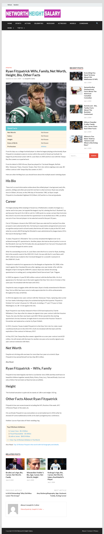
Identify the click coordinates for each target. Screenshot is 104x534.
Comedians (83, 23)
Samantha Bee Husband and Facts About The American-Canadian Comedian (90, 92)
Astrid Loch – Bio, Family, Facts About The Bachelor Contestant (90, 110)
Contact (90, 531)
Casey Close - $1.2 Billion (19, 431)
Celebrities (38, 23)
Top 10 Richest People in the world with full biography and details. (36, 444)
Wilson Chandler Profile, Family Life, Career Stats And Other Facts (90, 125)
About (84, 531)
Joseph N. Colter (29, 78)
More (10, 28)
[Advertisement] (52, 48)
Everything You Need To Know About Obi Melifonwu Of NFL (91, 76)
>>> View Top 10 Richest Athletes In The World (23, 440)
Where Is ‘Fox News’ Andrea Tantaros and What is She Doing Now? (91, 140)
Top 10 (20, 28)
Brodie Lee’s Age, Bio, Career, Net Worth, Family (14, 475)
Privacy (96, 531)
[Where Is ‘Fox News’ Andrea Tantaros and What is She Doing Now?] (76, 137)
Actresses (62, 23)
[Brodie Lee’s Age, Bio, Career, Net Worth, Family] (15, 470)
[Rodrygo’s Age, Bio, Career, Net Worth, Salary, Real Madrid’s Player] (57, 470)
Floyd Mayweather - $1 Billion (20, 434)
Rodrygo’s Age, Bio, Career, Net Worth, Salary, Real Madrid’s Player (56, 476)
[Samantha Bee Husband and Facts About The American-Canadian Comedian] (76, 87)
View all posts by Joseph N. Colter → (32, 509)
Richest (10, 4)
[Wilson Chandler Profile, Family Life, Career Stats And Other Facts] (76, 122)
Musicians (51, 23)
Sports (18, 23)
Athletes (9, 67)
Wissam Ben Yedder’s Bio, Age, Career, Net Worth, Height (35, 475)
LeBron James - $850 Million (20, 436)
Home (10, 23)
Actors (28, 23)
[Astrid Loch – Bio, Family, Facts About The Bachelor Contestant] (76, 106)
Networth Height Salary (25, 531)
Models (73, 23)
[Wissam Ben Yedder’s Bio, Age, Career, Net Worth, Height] (36, 470)
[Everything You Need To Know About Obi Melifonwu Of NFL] (76, 73)
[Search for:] (84, 155)
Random (16, 4)
